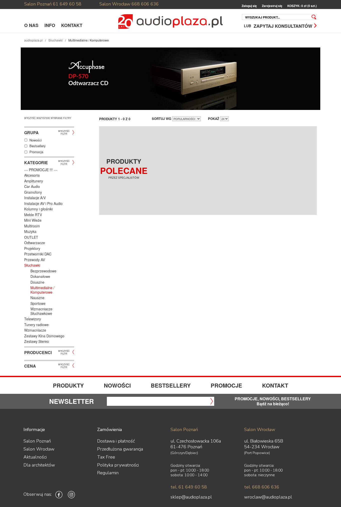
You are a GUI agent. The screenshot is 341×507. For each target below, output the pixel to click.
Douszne (37, 282)
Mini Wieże (32, 220)
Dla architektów (39, 465)
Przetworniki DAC (37, 253)
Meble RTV (33, 214)
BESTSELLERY (171, 385)
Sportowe (37, 303)
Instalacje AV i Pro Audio (43, 203)
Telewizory (32, 318)
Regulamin (108, 473)
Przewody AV (34, 259)
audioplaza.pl (33, 40)
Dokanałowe (40, 276)
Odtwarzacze (34, 242)
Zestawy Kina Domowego (44, 335)
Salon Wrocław (114, 4)
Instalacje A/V (35, 197)
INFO (49, 25)
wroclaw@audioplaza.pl (268, 497)
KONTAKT (71, 25)
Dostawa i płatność (116, 441)
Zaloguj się (249, 6)
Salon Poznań (38, 4)
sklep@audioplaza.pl (191, 497)
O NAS (31, 25)
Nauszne (37, 297)
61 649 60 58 (67, 4)
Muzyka (30, 231)
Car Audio (32, 186)
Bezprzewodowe (43, 270)
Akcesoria (32, 175)
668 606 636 (145, 4)
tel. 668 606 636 (261, 487)
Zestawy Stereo (36, 341)
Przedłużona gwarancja (120, 449)
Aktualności (35, 457)
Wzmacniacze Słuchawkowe (41, 311)
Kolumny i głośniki (38, 208)
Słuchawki (55, 40)
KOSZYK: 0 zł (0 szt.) (302, 6)
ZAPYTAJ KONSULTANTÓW (283, 25)
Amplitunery (33, 180)
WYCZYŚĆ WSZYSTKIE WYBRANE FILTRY (47, 118)
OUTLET (31, 237)
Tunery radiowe (36, 324)
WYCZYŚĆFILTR (64, 132)
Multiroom (32, 225)
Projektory (32, 248)
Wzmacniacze (35, 330)
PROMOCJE (226, 385)
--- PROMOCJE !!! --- (40, 169)
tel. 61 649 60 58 (188, 487)
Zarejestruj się (272, 6)
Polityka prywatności (118, 465)
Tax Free (106, 457)
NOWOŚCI (117, 385)
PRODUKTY (68, 385)
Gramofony (33, 192)
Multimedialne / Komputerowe (42, 290)
